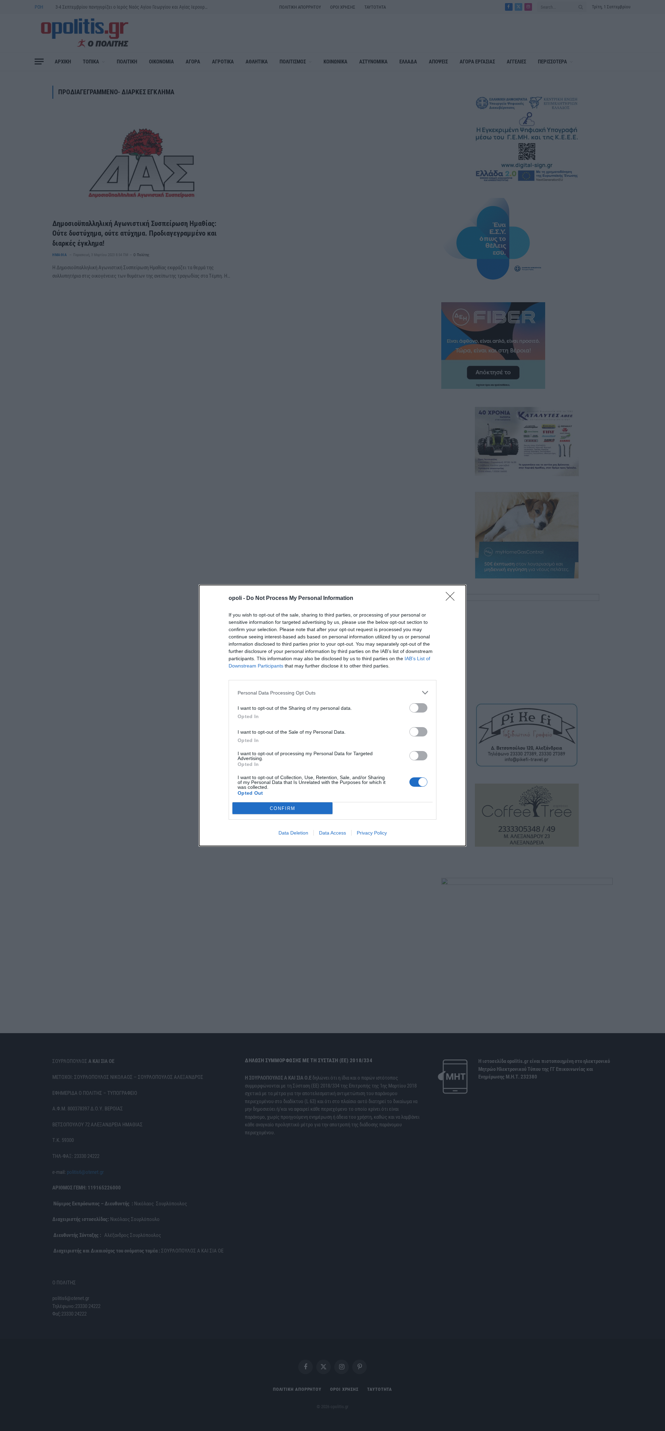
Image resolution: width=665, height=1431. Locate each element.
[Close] (452, 598)
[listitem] (332, 692)
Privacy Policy (372, 833)
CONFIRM (282, 808)
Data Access (332, 833)
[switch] (418, 708)
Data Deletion (293, 833)
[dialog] (332, 715)
